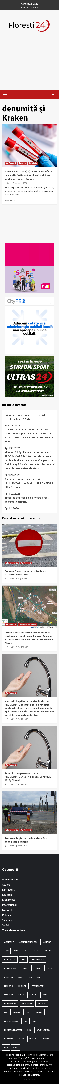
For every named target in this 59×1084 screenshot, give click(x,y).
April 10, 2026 (23, 784)
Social (5, 925)
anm (6, 951)
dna (30, 977)
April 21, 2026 (23, 719)
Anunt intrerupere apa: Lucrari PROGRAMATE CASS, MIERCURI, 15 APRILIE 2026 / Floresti (29, 482)
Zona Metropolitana (27, 624)
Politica (6, 914)
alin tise (47, 942)
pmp (26, 1021)
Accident (9, 942)
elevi (39, 977)
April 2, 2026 (22, 846)
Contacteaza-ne (29, 7)
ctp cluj (8, 977)
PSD (29, 1030)
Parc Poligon (11, 1021)
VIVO (15, 1047)
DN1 (20, 977)
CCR (36, 951)
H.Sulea (46, 995)
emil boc (8, 986)
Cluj (23, 959)
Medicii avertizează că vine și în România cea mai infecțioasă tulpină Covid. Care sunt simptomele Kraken (28, 175)
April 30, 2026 (23, 647)
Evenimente (8, 899)
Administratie (12, 563)
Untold (47, 1039)
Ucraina (34, 1039)
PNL (35, 1021)
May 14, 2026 (22, 578)
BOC (27, 951)
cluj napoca (37, 959)
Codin (9, 183)
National (22, 163)
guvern (33, 995)
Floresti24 (10, 578)
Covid (25, 968)
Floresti (8, 995)
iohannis (17, 1012)
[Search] (53, 94)
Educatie (7, 894)
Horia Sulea (10, 1003)
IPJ (28, 1012)
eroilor (22, 986)
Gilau (21, 995)
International (9, 904)
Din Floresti (11, 163)
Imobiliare (27, 1003)
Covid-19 (38, 968)
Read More (10, 200)
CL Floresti (9, 959)
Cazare (6, 884)
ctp (50, 968)
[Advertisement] (29, 66)
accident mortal (28, 942)
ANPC (16, 951)
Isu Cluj (38, 1012)
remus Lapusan (44, 1030)
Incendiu (42, 1003)
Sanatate (33, 163)
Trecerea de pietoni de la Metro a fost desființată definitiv (27, 499)
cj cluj (47, 951)
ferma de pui (38, 986)
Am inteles (29, 1079)
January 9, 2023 (21, 183)
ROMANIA (8, 1039)
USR (6, 1047)
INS (5, 1012)
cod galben (10, 968)
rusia (21, 1039)
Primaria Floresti (13, 1030)
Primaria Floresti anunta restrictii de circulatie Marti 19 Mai (25, 416)
